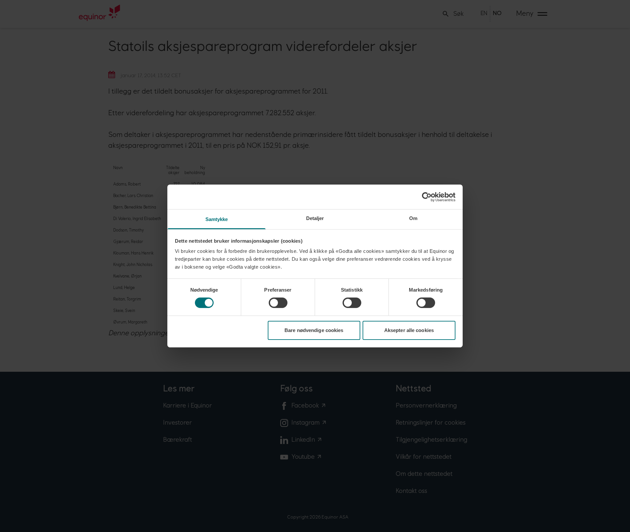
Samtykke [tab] (216, 219)
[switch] (278, 303)
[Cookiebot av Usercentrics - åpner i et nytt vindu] (426, 197)
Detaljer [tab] (315, 218)
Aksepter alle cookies (409, 330)
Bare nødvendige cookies (313, 330)
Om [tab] (413, 218)
